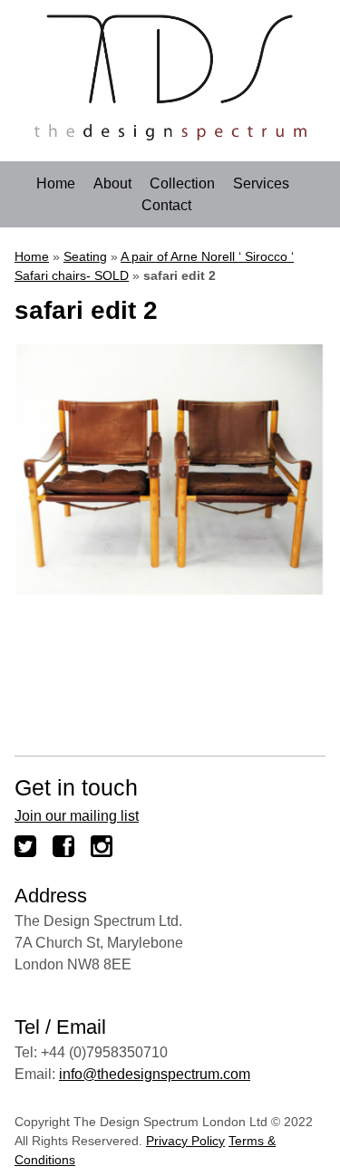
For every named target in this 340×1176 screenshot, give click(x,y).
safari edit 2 (86, 310)
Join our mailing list (77, 816)
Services (261, 184)
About (112, 184)
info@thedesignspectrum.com (154, 1074)
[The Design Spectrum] (170, 135)
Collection (182, 184)
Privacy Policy (185, 1140)
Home (55, 184)
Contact (166, 205)
